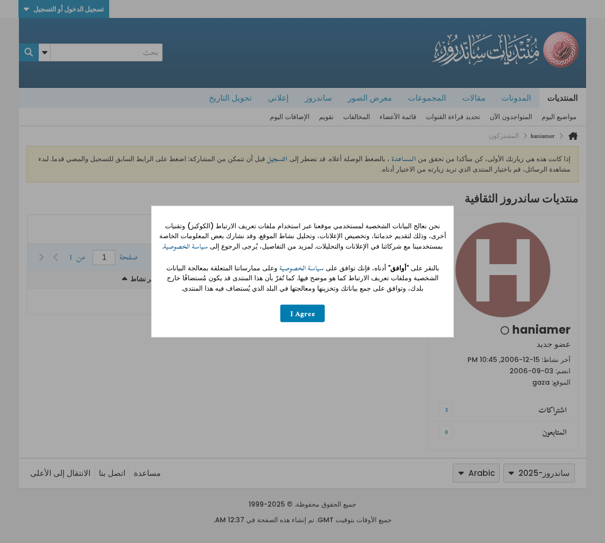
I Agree (302, 313)
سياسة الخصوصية (186, 246)
